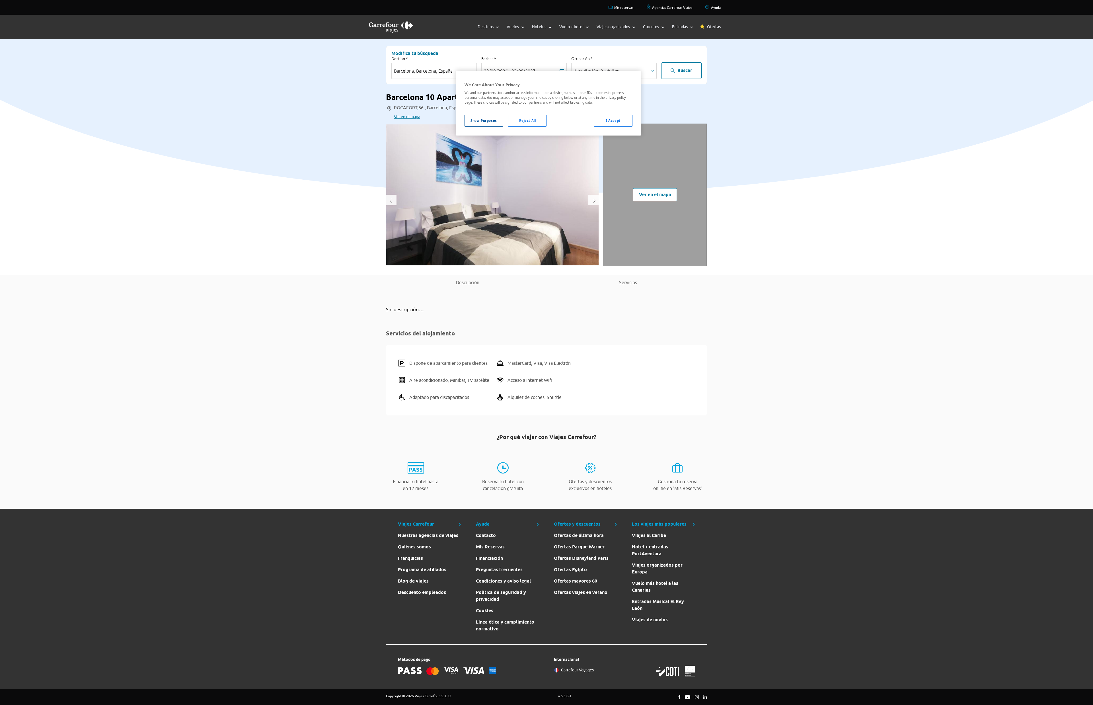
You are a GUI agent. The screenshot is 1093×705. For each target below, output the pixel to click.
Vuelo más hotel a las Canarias (655, 587)
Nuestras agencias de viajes (428, 535)
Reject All (527, 120)
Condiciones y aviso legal (503, 581)
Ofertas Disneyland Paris (581, 558)
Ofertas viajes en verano (580, 592)
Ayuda (716, 7)
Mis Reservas (490, 547)
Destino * (399, 58)
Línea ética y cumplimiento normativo (505, 625)
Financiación (489, 558)
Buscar (684, 70)
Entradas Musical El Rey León (658, 605)
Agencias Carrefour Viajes (672, 7)
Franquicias (410, 558)
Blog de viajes (413, 581)
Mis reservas (623, 7)
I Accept (613, 120)
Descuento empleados (422, 592)
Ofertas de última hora (579, 535)
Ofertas (714, 26)
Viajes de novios (650, 619)
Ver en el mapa (407, 116)
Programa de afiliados (422, 569)
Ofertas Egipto (570, 569)
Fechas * (488, 58)
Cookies (484, 610)
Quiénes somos (414, 547)
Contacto (486, 535)
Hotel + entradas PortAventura (650, 550)
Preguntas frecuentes (499, 569)
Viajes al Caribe (649, 535)
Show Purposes (484, 120)
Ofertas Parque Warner (579, 547)
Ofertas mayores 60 (575, 581)
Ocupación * (582, 58)
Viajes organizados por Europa (657, 568)
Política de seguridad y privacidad (501, 596)
